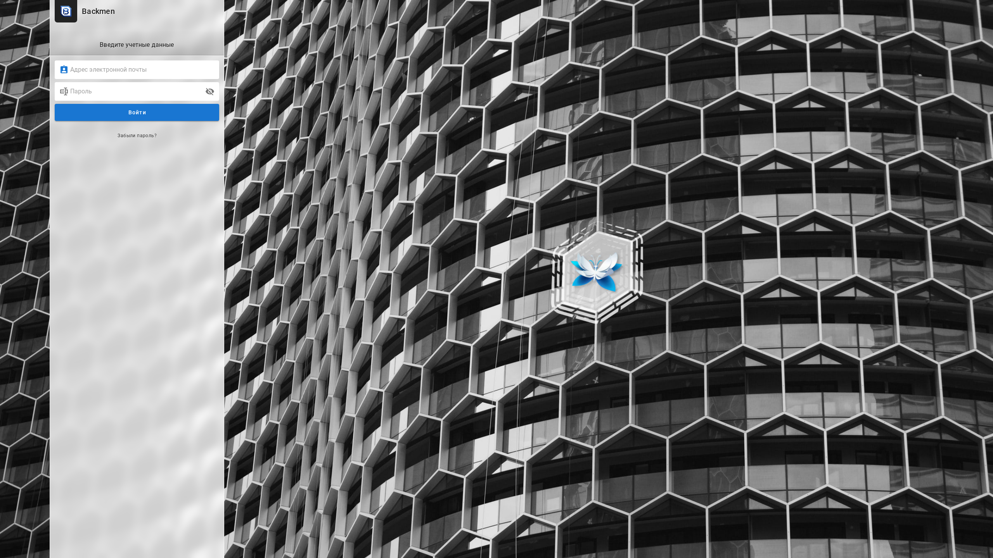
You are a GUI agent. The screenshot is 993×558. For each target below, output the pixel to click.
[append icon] (210, 91)
